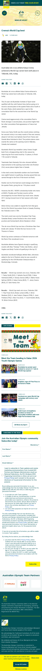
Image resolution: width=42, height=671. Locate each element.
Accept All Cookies (20, 664)
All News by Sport (20, 425)
